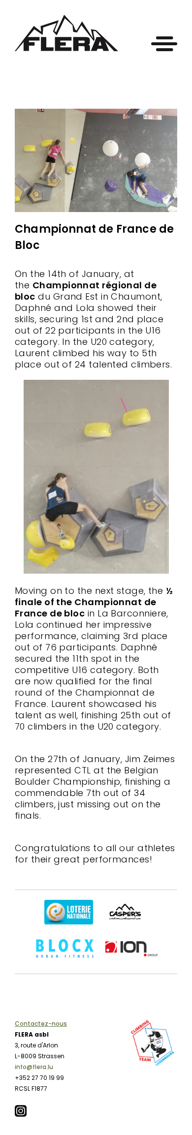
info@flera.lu (34, 1067)
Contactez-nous (41, 1023)
